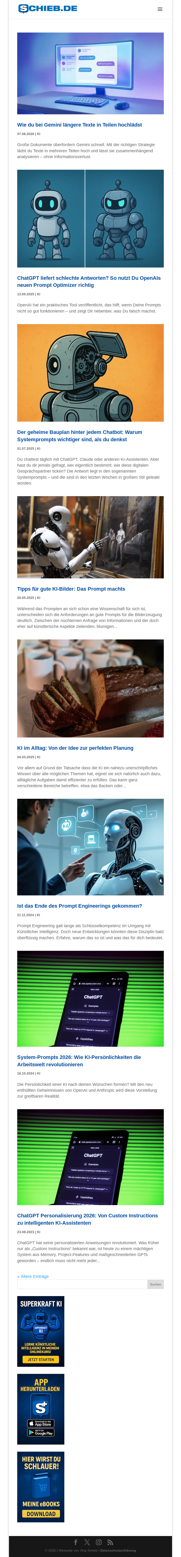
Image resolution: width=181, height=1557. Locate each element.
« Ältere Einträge (33, 1276)
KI (38, 134)
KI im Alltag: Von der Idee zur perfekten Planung (75, 748)
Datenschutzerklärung (118, 1550)
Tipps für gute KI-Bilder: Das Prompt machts (71, 589)
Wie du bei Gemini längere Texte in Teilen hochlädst (79, 125)
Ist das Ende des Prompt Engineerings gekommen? (79, 906)
